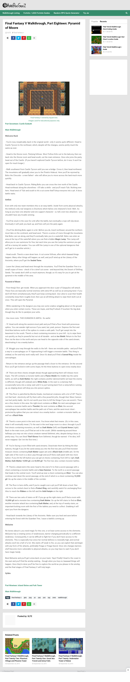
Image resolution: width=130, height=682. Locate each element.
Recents (103, 21)
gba (25, 597)
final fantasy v (19, 33)
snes (54, 597)
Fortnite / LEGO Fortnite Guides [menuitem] (36, 13)
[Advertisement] (44, 60)
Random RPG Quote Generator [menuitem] (66, 13)
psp (39, 597)
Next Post (80, 671)
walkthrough (62, 597)
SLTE (9, 33)
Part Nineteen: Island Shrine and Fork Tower (23, 585)
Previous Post (9, 671)
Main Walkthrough (13, 130)
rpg (49, 597)
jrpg (30, 597)
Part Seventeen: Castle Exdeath (18, 124)
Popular (94, 21)
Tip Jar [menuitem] (86, 13)
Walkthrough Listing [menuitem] (11, 13)
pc (35, 597)
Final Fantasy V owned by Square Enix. (44, 118)
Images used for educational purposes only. (44, 121)
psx (44, 597)
